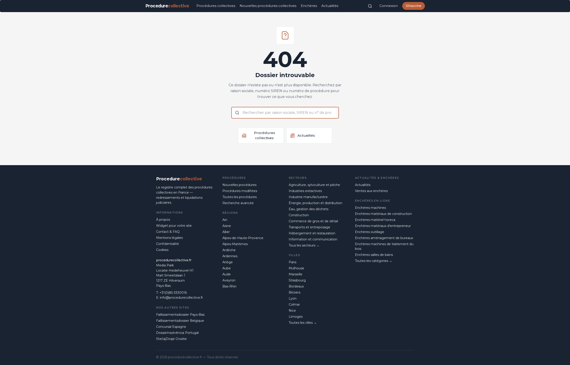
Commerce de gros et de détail (313, 221)
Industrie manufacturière (308, 197)
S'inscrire (413, 6)
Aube (226, 268)
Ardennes (229, 256)
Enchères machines (370, 208)
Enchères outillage (369, 232)
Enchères (309, 6)
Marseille (295, 274)
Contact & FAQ (168, 232)
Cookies (162, 250)
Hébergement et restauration (312, 233)
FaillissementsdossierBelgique (180, 321)
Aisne (226, 226)
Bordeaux (296, 286)
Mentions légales (169, 238)
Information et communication (313, 239)
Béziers (294, 292)
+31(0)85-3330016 (173, 293)
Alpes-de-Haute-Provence (242, 238)
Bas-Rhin (229, 286)
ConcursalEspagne (171, 327)
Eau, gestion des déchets (308, 209)
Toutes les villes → (303, 323)
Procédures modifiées (239, 191)
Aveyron (228, 280)
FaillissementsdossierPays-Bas (180, 315)
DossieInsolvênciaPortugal (177, 333)
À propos (163, 220)
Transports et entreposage (309, 227)
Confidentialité (167, 244)
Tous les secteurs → (304, 245)
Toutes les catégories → (373, 261)
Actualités (329, 6)
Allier (226, 232)
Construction (299, 215)
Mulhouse (296, 268)
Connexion (388, 6)
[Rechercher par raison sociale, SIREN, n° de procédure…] (370, 6)
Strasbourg (297, 280)
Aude (226, 274)
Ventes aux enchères (371, 191)
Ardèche (229, 250)
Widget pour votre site (174, 226)
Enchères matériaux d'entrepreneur (383, 226)
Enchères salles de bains (374, 255)
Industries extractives (305, 191)
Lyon (293, 298)
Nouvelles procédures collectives (268, 6)
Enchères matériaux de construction (383, 214)
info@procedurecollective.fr (181, 298)
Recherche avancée (238, 203)
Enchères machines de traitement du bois (384, 246)
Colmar (294, 304)
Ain (224, 220)
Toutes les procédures (239, 197)
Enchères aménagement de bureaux (384, 238)
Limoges (296, 317)
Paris (292, 262)
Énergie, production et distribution (315, 203)
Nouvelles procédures (239, 185)
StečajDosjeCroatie (171, 339)
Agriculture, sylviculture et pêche (314, 185)
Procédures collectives (215, 6)
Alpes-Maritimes (235, 244)
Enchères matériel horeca (375, 220)
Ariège (227, 262)
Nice (292, 311)
